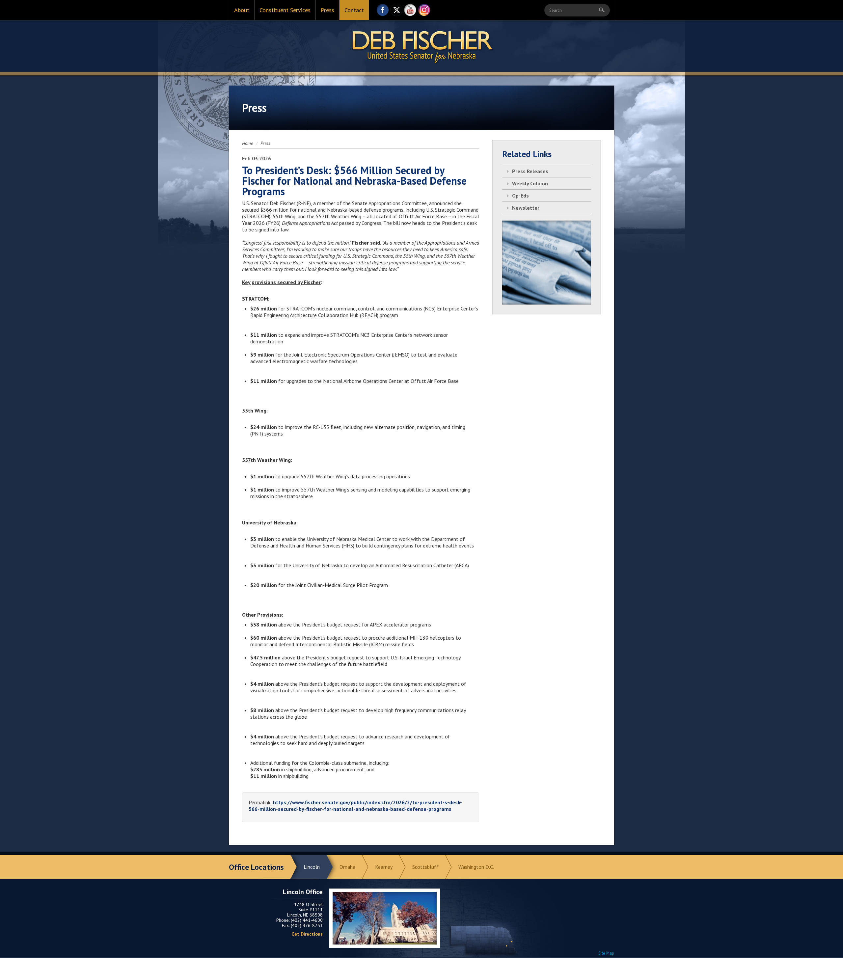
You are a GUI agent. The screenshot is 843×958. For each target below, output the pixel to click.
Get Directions (307, 934)
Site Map (606, 953)
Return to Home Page (421, 46)
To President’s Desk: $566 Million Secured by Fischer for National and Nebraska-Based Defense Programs (354, 180)
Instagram (424, 11)
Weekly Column (530, 183)
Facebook (383, 11)
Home (247, 143)
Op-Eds (520, 195)
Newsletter (525, 207)
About (241, 10)
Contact (354, 10)
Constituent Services (285, 10)
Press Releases (530, 171)
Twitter (396, 11)
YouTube (410, 11)
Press (327, 10)
